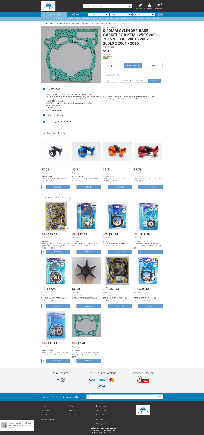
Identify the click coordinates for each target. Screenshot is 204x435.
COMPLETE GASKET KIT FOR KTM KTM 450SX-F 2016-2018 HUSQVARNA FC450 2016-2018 (55, 245)
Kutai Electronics (60, 19)
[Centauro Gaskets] (67, 228)
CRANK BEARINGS (127, 19)
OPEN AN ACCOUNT (90, 19)
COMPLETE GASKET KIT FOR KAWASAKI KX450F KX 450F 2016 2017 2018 (55, 353)
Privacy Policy (101, 415)
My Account (45, 410)
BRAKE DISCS (103, 19)
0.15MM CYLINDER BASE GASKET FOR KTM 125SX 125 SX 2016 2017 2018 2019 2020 (85, 354)
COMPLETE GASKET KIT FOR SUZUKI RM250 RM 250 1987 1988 (85, 244)
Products (53, 14)
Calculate (155, 81)
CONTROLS (140, 19)
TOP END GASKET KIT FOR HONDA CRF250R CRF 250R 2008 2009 (146, 299)
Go (160, 15)
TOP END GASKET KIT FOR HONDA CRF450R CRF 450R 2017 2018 (115, 299)
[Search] (129, 6)
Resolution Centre (47, 419)
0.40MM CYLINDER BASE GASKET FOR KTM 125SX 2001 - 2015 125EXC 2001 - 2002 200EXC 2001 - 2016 (94, 23)
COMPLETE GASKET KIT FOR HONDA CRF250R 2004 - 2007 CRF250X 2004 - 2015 (148, 245)
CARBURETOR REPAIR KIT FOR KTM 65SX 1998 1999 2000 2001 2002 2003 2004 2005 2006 (20, 425)
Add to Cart (133, 65)
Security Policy (101, 424)
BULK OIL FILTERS (74, 19)
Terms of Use (101, 410)
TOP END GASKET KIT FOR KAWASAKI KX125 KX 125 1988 (54, 299)
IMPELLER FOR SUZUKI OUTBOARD (85, 298)
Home (45, 23)
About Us (72, 410)
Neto (110, 432)
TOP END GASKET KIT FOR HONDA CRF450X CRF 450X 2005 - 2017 (115, 244)
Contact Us (72, 415)
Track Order (45, 415)
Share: (106, 47)
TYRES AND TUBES (153, 19)
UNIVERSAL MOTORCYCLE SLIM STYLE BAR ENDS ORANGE (116, 180)
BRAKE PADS (114, 19)
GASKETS (53, 23)
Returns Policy (101, 419)
